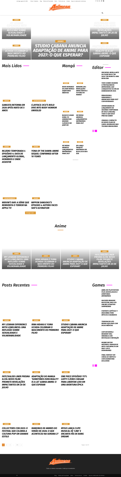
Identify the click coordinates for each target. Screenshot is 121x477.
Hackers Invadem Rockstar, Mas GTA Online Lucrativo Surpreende (108, 303)
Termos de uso (78, 475)
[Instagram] (98, 1)
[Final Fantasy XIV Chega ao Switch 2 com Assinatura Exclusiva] (96, 358)
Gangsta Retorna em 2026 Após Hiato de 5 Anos (13, 108)
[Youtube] (103, 1)
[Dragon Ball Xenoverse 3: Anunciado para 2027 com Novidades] (96, 98)
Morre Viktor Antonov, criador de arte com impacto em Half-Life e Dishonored (109, 346)
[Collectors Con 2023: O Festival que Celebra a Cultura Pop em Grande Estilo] (16, 409)
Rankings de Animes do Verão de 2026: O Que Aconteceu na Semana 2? (45, 431)
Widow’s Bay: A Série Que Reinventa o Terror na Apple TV (15, 205)
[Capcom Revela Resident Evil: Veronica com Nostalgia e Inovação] (96, 335)
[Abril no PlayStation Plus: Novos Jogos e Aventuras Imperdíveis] (96, 293)
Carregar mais (30, 213)
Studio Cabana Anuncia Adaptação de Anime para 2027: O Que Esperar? (74, 328)
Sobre (71, 475)
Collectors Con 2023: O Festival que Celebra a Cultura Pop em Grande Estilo (15, 432)
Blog (55, 475)
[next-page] (96, 131)
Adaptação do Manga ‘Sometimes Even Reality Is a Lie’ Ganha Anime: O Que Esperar (45, 380)
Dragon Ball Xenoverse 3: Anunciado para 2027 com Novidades (109, 98)
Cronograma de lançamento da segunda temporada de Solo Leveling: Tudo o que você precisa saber (109, 111)
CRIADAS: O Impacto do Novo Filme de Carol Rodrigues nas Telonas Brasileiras (110, 123)
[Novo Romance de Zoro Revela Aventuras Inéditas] (68, 77)
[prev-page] (93, 131)
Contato (85, 475)
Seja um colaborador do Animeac (96, 475)
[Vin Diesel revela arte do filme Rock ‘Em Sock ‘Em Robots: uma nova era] (96, 75)
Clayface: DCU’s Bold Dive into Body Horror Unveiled (44, 108)
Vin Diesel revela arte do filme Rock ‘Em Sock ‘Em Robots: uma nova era (110, 75)
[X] (100, 1)
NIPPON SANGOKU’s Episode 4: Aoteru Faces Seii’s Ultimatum (44, 205)
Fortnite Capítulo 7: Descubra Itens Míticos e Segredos (109, 313)
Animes (16, 20)
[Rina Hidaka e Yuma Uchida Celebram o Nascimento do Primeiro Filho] (16, 49)
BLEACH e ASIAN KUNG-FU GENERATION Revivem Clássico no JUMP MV (68, 120)
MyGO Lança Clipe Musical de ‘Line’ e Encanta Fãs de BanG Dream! (72, 432)
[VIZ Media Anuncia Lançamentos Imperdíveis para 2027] (82, 105)
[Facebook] (96, 1)
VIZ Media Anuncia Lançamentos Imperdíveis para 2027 (81, 119)
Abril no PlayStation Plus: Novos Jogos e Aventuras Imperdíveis (110, 293)
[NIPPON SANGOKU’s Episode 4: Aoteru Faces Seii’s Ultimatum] (45, 183)
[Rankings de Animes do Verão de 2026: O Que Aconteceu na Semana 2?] (45, 409)
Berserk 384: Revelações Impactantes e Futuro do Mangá (81, 91)
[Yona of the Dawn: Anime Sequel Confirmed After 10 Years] (45, 132)
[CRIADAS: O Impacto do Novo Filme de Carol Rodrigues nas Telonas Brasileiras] (96, 123)
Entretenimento (39, 100)
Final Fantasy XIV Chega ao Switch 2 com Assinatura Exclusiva (108, 358)
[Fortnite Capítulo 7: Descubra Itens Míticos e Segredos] (96, 314)
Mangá (6, 100)
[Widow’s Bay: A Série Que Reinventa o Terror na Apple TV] (16, 183)
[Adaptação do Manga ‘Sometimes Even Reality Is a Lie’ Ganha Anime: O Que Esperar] (104, 49)
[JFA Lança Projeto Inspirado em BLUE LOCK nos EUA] (82, 136)
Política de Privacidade (63, 475)
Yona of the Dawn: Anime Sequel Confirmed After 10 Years (45, 154)
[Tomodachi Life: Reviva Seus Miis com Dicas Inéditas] (96, 324)
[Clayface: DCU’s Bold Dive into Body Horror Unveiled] (45, 85)
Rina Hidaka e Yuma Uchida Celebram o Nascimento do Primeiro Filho (45, 328)
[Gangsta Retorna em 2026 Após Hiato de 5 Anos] (16, 85)
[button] (102, 13)
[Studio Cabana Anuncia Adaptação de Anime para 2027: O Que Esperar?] (60, 39)
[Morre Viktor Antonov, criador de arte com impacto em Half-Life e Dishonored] (96, 345)
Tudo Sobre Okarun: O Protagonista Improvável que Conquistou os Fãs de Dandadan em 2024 (110, 87)
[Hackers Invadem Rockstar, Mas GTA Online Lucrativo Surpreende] (96, 303)
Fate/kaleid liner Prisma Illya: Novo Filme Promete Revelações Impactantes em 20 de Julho (16, 382)
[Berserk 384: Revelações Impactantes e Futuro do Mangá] (82, 77)
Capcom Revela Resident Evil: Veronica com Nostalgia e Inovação (110, 335)
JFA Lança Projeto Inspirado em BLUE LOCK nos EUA (81, 149)
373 (17, 445)
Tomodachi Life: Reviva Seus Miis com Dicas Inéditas (109, 323)
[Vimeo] (102, 1)
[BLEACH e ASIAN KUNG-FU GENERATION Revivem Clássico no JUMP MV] (68, 105)
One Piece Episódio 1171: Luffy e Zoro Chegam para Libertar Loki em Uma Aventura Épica (74, 380)
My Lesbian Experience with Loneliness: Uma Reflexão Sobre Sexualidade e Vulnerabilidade (14, 330)
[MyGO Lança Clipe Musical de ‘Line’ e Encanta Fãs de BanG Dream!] (75, 409)
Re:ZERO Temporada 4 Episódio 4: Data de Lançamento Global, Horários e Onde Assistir (13, 156)
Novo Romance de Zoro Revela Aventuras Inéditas (68, 90)
